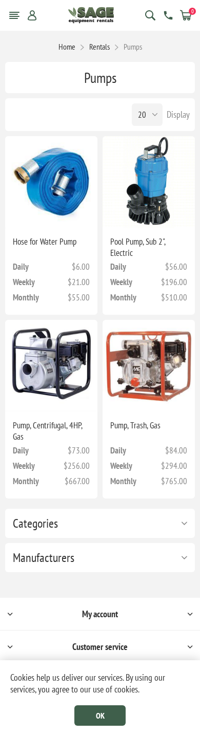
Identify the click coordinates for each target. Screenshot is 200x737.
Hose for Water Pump (44, 241)
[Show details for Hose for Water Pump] (51, 182)
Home (66, 46)
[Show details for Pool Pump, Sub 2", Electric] (149, 182)
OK (100, 715)
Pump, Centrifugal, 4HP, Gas (47, 431)
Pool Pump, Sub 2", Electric (137, 247)
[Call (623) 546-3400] (168, 15)
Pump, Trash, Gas (135, 425)
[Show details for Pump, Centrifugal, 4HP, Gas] (51, 366)
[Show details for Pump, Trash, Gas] (149, 366)
